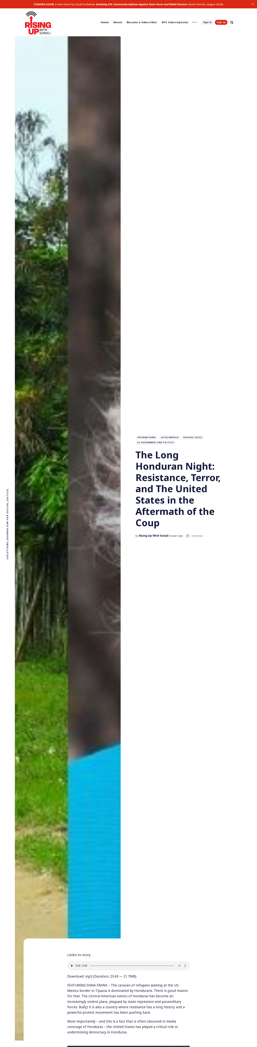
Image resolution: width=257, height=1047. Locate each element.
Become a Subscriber (142, 22)
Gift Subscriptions (175, 22)
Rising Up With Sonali (154, 536)
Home (105, 22)
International (146, 437)
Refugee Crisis (192, 437)
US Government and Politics (155, 442)
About (117, 22)
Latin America (170, 437)
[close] (253, 4)
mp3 (88, 976)
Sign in (207, 22)
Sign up (221, 22)
